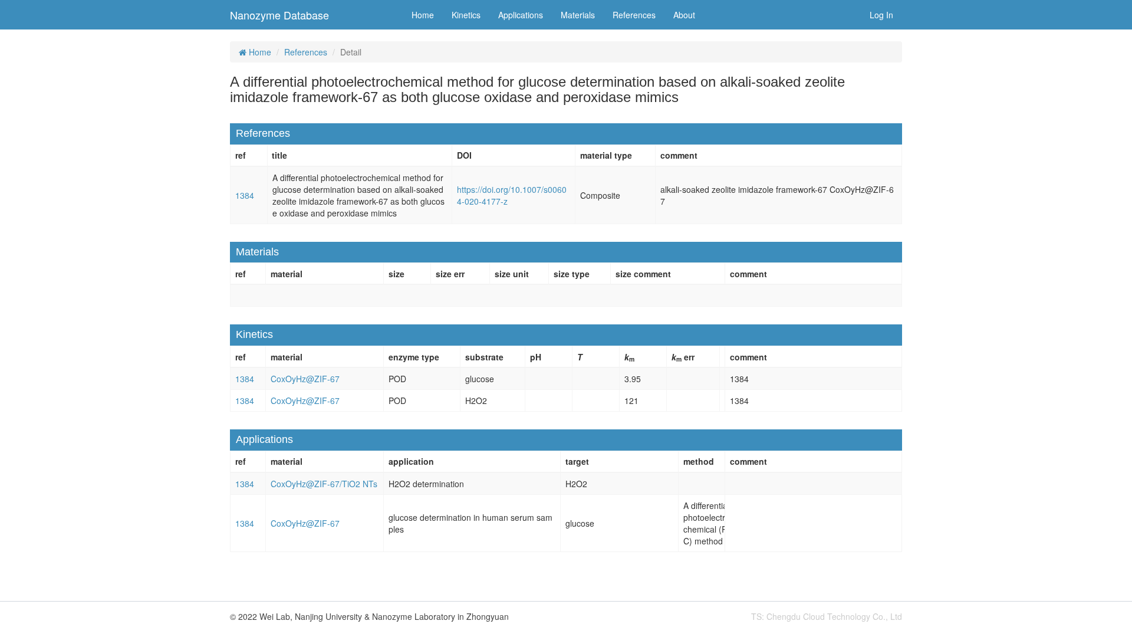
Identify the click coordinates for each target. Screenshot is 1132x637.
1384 (244, 195)
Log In (881, 15)
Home (423, 15)
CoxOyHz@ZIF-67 (305, 379)
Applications (520, 15)
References (634, 15)
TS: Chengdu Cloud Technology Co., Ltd (826, 616)
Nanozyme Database (279, 14)
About (684, 15)
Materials (578, 15)
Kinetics (466, 15)
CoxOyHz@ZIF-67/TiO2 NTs (324, 484)
